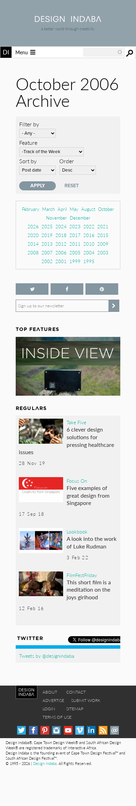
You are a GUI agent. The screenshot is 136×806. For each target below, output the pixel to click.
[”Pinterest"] (101, 289)
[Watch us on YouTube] (68, 730)
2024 (61, 226)
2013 (47, 243)
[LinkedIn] (91, 730)
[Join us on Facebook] (67, 289)
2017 (75, 235)
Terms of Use (57, 717)
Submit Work (85, 700)
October (106, 209)
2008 (33, 252)
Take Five (76, 422)
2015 (102, 235)
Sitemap (74, 709)
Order (66, 161)
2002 (47, 261)
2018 (61, 235)
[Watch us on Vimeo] (79, 730)
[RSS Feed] (103, 730)
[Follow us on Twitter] (32, 289)
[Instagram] (56, 730)
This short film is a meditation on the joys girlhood (89, 589)
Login (49, 709)
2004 (89, 252)
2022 (89, 226)
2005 (75, 252)
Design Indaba (44, 763)
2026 (33, 226)
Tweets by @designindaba (46, 655)
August (88, 209)
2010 (89, 243)
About (50, 692)
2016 (89, 235)
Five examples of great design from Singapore (88, 495)
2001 (61, 261)
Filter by (29, 124)
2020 (33, 235)
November (56, 217)
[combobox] (103, 52)
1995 (89, 261)
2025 (47, 226)
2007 (47, 252)
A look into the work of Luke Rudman (91, 542)
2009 (102, 243)
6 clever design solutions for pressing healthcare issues (66, 440)
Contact (76, 692)
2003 (102, 252)
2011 (75, 243)
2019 (47, 235)
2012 (61, 243)
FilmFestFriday (82, 574)
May (74, 209)
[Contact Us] (114, 730)
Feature (28, 143)
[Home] (68, 20)
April (62, 209)
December (80, 217)
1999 (75, 261)
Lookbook (77, 531)
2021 (102, 226)
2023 (75, 226)
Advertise (53, 700)
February (30, 209)
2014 (33, 243)
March (48, 209)
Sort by (28, 161)
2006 (61, 252)
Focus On (77, 480)
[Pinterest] (44, 730)
